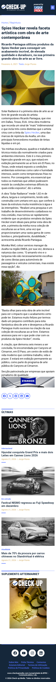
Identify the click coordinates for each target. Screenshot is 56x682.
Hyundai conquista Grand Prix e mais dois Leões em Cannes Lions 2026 (27, 454)
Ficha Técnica (27, 662)
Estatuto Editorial (17, 665)
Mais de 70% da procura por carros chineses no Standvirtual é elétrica (23, 555)
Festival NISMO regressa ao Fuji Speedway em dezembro (27, 504)
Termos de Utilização (37, 665)
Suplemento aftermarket (20, 574)
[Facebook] (15, 653)
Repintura (15, 22)
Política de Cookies (41, 668)
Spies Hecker (31, 132)
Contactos (41, 662)
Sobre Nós (13, 662)
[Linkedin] (41, 653)
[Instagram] (32, 653)
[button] (4, 396)
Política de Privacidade (18, 668)
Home (4, 22)
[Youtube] (23, 653)
